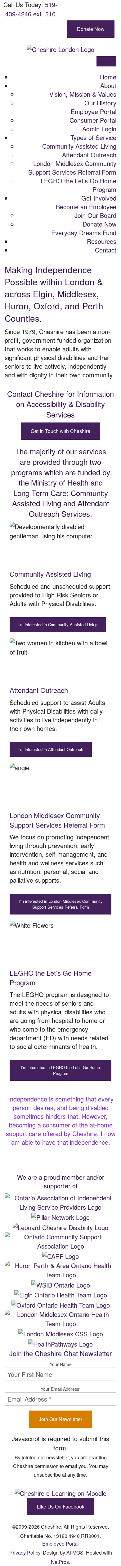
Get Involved (98, 197)
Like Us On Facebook (60, 1506)
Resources (101, 241)
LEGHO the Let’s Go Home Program (78, 185)
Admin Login (99, 128)
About (108, 85)
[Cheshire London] (60, 48)
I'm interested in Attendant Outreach (50, 749)
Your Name (61, 1364)
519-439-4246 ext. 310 (31, 9)
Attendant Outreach (89, 154)
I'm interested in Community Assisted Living (57, 624)
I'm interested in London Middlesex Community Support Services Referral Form (61, 904)
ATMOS (74, 1552)
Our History (100, 102)
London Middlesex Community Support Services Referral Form (72, 167)
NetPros (60, 1561)
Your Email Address (61, 1389)
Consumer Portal (92, 120)
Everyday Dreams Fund (83, 232)
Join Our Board (95, 215)
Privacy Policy (24, 1552)
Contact (105, 249)
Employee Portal (93, 111)
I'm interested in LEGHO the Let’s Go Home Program (60, 1070)
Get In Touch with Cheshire (60, 431)
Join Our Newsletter (60, 1419)
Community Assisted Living (79, 146)
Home (108, 76)
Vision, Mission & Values (82, 94)
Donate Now (91, 28)
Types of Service (93, 137)
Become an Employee (86, 206)
